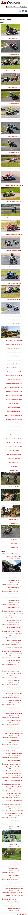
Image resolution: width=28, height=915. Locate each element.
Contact (19, 914)
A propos (25, 914)
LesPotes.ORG (14, 913)
